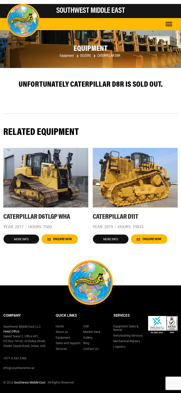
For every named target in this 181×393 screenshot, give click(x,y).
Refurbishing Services (128, 335)
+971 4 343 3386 (14, 358)
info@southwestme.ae (18, 368)
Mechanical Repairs (126, 341)
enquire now (62, 239)
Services (61, 349)
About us (62, 332)
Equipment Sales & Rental (126, 328)
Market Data (91, 332)
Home (60, 326)
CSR (86, 326)
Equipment (67, 56)
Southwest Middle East (30, 382)
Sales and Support (68, 343)
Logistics (119, 346)
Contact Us (90, 349)
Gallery (88, 337)
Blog (86, 343)
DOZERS (86, 56)
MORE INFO (21, 239)
